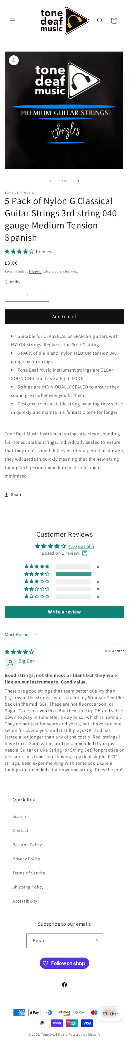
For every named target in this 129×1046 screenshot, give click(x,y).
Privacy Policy (26, 859)
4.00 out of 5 (81, 546)
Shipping (35, 271)
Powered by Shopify (85, 1034)
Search (19, 816)
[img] (19, 652)
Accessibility (25, 901)
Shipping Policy (28, 887)
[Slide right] (78, 181)
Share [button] (17, 494)
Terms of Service (29, 873)
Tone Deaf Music (54, 1034)
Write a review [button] (64, 611)
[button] (12, 21)
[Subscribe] (96, 940)
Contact (20, 830)
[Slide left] (51, 181)
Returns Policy (27, 845)
